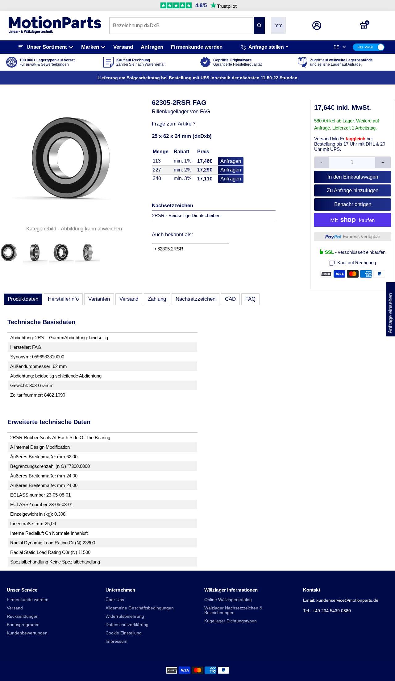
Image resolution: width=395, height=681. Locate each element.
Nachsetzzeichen (195, 299)
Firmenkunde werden (196, 47)
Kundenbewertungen (27, 633)
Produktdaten (23, 299)
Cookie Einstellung (124, 633)
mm (278, 25)
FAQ (250, 299)
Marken (90, 47)
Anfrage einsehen (390, 309)
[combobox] (181, 25)
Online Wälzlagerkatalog (228, 599)
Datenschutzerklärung (127, 624)
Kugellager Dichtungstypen (230, 621)
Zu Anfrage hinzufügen (352, 190)
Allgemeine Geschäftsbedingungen (140, 608)
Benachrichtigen (352, 204)
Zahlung (157, 299)
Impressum (116, 641)
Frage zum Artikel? (173, 124)
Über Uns (115, 599)
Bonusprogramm (23, 624)
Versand (123, 47)
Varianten (99, 299)
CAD (230, 299)
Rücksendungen (23, 616)
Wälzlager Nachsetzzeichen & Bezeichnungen (233, 610)
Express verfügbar (361, 236)
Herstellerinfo (63, 299)
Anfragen (152, 47)
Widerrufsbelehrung (125, 616)
